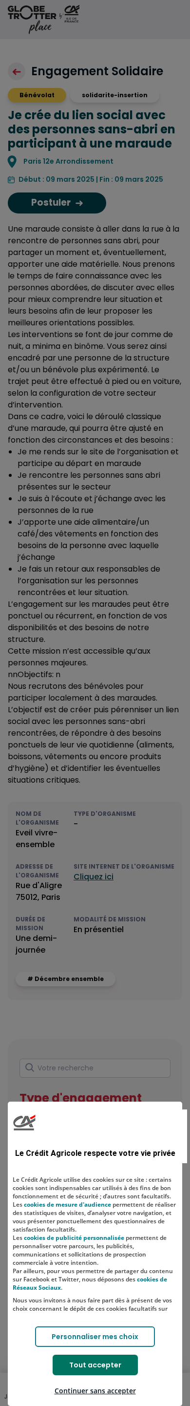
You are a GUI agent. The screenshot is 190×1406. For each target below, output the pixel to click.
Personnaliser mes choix (95, 1337)
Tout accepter (95, 1365)
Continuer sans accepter (95, 1390)
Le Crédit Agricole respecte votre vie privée (95, 1153)
